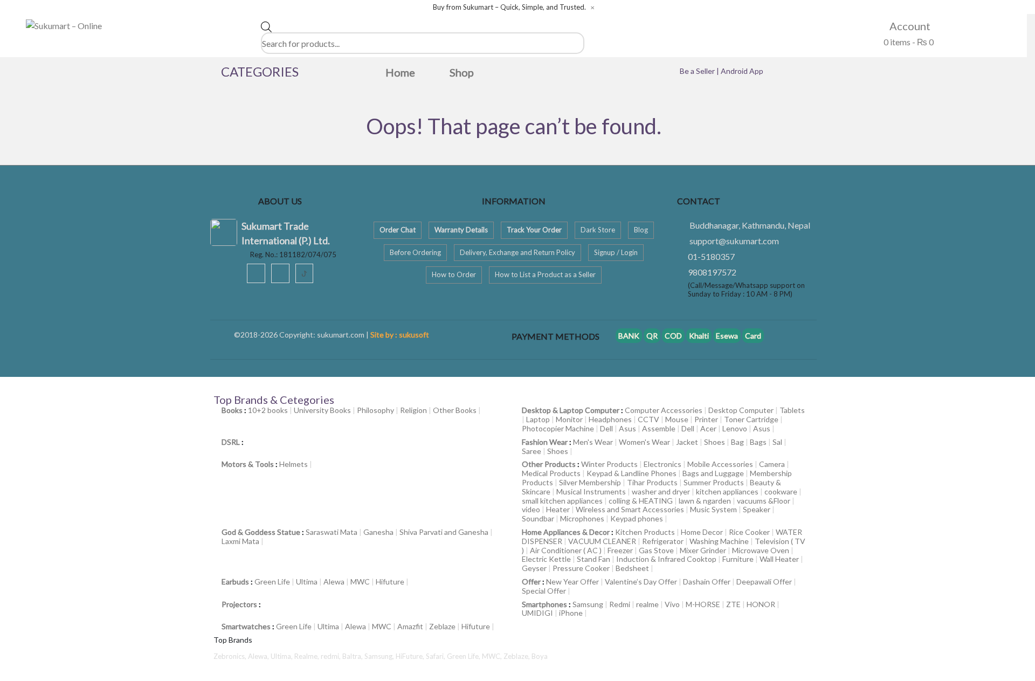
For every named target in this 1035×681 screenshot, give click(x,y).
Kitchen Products (645, 531)
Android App (742, 70)
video (531, 509)
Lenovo (734, 428)
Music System (713, 509)
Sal (777, 441)
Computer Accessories (663, 410)
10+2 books (268, 410)
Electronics (662, 464)
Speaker (756, 509)
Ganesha (378, 531)
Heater (558, 509)
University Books (322, 410)
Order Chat (398, 229)
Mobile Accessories (720, 464)
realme (647, 604)
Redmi (619, 604)
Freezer (620, 550)
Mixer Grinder (703, 550)
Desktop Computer (741, 410)
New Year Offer (572, 581)
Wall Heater (779, 558)
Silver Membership (590, 482)
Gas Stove (656, 550)
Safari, (436, 656)
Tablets (792, 410)
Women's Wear (644, 441)
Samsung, (380, 656)
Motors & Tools (248, 464)
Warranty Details (461, 229)
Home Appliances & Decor (566, 531)
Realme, (307, 656)
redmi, (331, 656)
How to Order (454, 274)
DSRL (231, 441)
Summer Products (714, 482)
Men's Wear (593, 441)
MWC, (492, 656)
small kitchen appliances (562, 500)
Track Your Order (534, 229)
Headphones (610, 419)
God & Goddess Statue (261, 531)
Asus (627, 428)
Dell (606, 428)
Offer (531, 581)
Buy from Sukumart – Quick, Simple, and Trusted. (509, 7)
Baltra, (353, 656)
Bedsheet (632, 568)
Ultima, (282, 656)
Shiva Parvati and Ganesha (443, 531)
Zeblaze (442, 626)
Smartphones (544, 604)
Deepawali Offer (764, 581)
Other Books (455, 410)
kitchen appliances (727, 491)
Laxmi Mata (240, 541)
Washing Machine (719, 541)
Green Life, (464, 656)
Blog (641, 229)
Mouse (676, 419)
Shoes (714, 441)
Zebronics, (229, 656)
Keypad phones (636, 518)
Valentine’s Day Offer (641, 581)
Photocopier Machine (558, 428)
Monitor (569, 419)
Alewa (333, 581)
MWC (360, 581)
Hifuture (390, 581)
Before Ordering (415, 252)
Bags (758, 441)
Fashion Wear (545, 441)
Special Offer (544, 590)
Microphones (582, 518)
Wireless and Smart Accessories (630, 509)
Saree (531, 451)
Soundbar (538, 518)
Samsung (587, 604)
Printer (706, 419)
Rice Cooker (749, 531)
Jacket (687, 441)
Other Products (549, 464)
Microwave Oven (760, 550)
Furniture (738, 558)
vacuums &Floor (763, 500)
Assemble (658, 428)
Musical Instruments (591, 491)
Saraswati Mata (331, 531)
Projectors (239, 604)
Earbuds (235, 581)
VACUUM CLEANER (602, 541)
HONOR (761, 604)
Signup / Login (616, 252)
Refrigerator (663, 541)
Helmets (293, 464)
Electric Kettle (546, 558)
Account (908, 25)
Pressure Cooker (581, 568)
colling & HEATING (641, 500)
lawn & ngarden (705, 500)
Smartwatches (246, 626)
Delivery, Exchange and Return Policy (517, 252)
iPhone (571, 612)
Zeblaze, (517, 656)
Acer (708, 428)
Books (232, 410)
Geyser (534, 568)
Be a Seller (698, 70)
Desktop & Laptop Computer (570, 410)
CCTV (648, 419)
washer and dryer (661, 491)
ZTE (733, 604)
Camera (772, 464)
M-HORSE (703, 604)
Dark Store (598, 229)
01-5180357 (711, 256)
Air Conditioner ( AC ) (566, 550)
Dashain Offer (706, 581)
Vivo (672, 604)
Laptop (538, 419)
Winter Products (609, 464)
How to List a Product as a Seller (545, 274)
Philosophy (375, 410)
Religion (413, 410)
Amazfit (410, 626)
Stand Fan (593, 558)
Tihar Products (652, 482)
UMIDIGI (537, 612)
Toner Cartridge (751, 419)
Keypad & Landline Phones (631, 473)
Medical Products (551, 473)
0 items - (908, 42)
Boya (540, 656)
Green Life (272, 581)
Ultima (307, 581)
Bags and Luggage (713, 473)
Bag (737, 441)
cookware (780, 491)
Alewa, (259, 656)
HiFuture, (411, 656)
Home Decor (702, 531)
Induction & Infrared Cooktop (666, 558)
